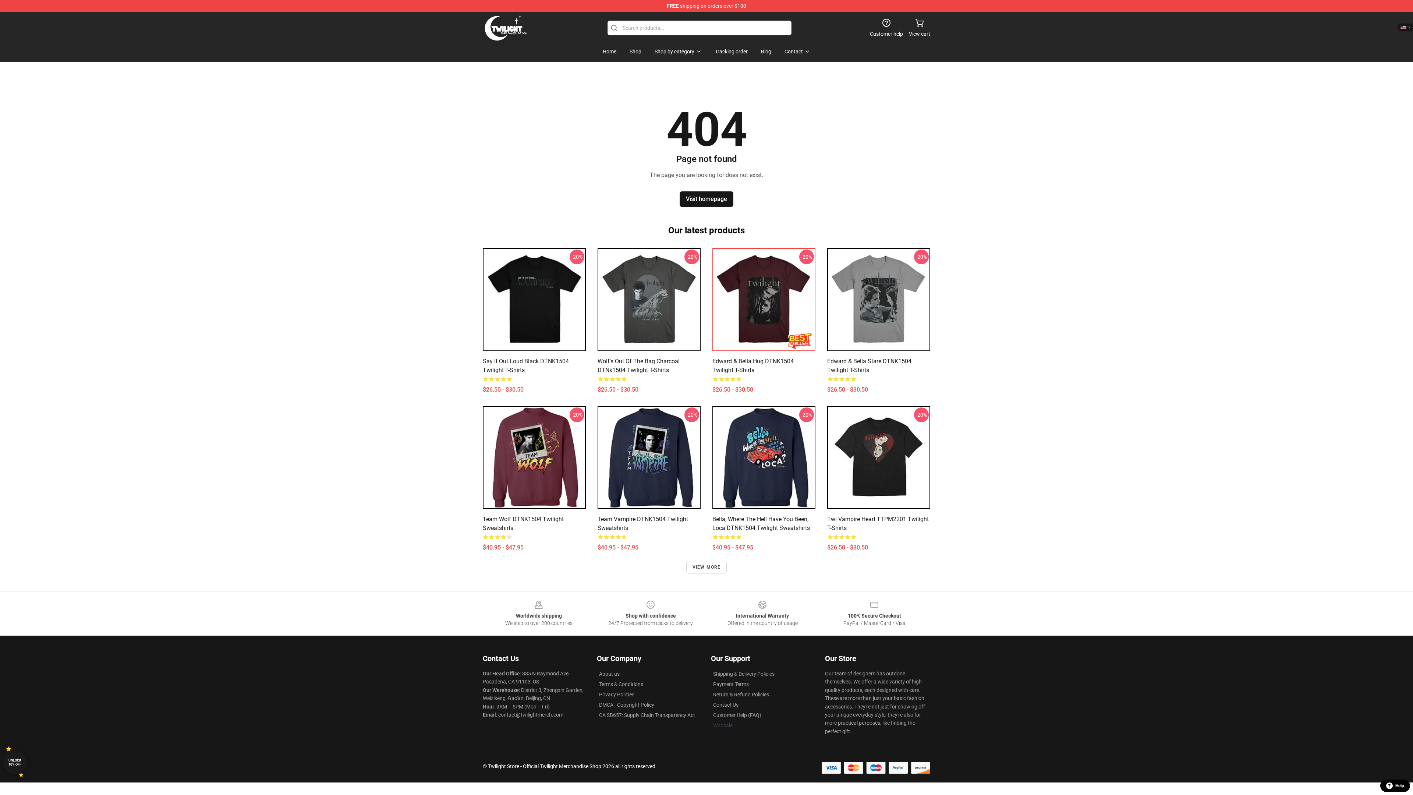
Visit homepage (706, 198)
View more (707, 567)
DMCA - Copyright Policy (626, 705)
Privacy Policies (616, 694)
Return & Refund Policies (741, 694)
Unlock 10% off (14, 762)
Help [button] (1399, 785)
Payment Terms (731, 684)
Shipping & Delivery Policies (744, 674)
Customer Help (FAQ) (737, 715)
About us (609, 674)
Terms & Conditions (621, 684)
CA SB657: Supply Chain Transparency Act (647, 715)
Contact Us (726, 705)
